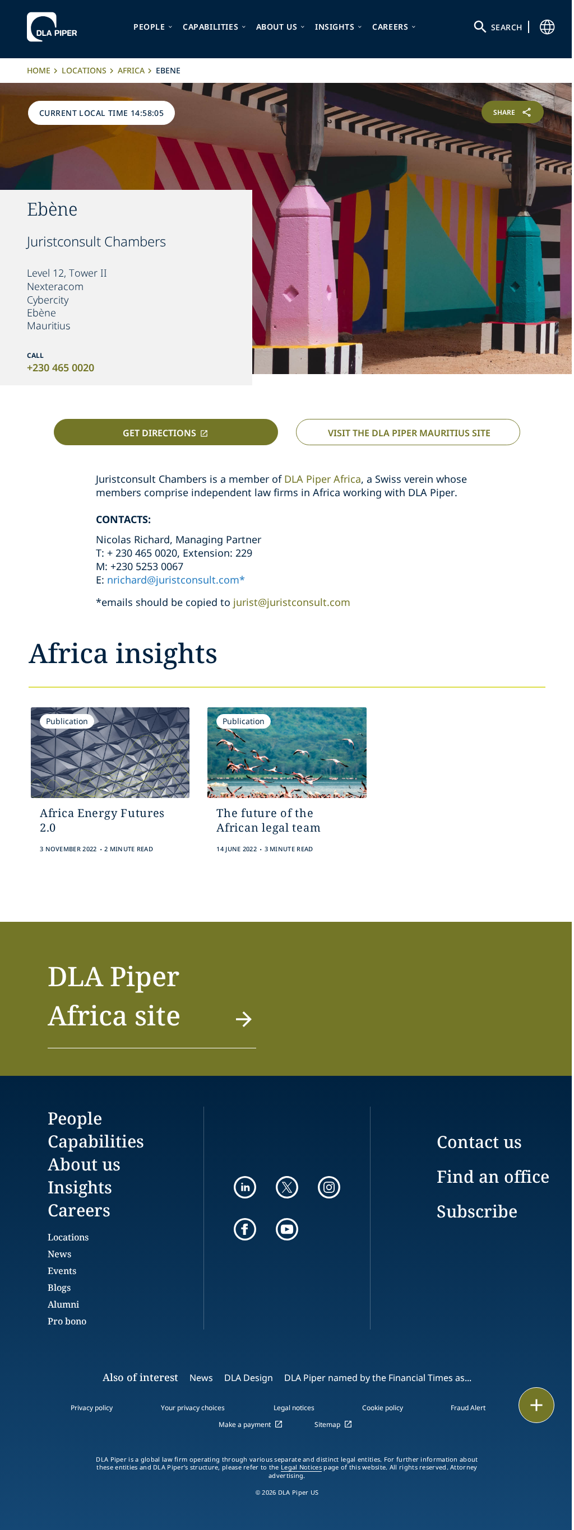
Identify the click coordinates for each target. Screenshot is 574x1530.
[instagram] (329, 1187)
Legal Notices (301, 1467)
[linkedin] (245, 1187)
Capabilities (210, 26)
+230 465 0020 (60, 367)
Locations (84, 70)
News (59, 1254)
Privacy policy (92, 1407)
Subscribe (477, 1211)
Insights (335, 26)
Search (506, 27)
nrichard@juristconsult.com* (176, 579)
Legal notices (294, 1407)
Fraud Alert (468, 1407)
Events (62, 1271)
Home (38, 70)
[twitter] (287, 1187)
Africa (131, 70)
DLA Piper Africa (322, 479)
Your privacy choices (193, 1407)
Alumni (63, 1304)
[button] (152, 1002)
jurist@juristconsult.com (291, 602)
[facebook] (245, 1229)
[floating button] (536, 1405)
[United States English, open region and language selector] (547, 27)
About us (277, 26)
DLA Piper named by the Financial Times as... (377, 1378)
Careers (390, 26)
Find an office (493, 1176)
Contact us (479, 1141)
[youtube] (287, 1229)
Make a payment (245, 1424)
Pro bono (67, 1321)
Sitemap (327, 1424)
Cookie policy (382, 1407)
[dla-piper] (55, 27)
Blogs (59, 1287)
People (149, 26)
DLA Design (248, 1378)
